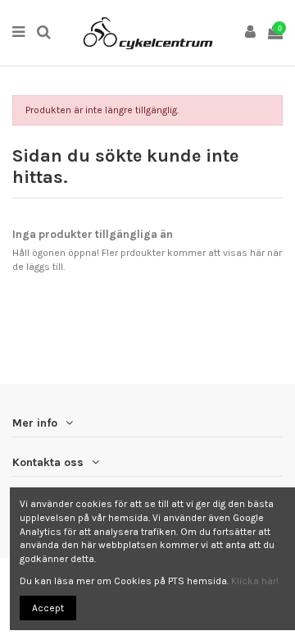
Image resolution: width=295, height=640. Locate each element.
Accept (48, 608)
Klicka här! (255, 581)
